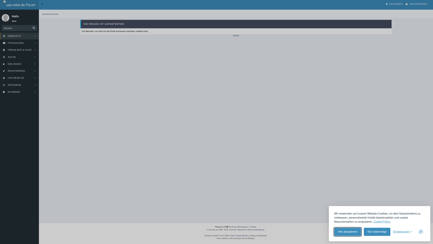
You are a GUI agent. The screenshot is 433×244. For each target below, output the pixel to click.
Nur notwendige (377, 231)
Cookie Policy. (382, 221)
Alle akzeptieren (347, 231)
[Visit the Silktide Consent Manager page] (421, 232)
